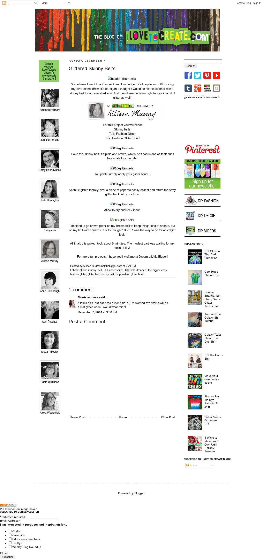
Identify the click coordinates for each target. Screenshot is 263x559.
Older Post (168, 417)
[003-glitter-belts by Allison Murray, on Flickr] (122, 220)
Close (3, 553)
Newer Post (77, 417)
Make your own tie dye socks (211, 379)
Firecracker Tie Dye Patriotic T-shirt (211, 401)
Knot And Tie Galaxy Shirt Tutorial (212, 317)
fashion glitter (78, 274)
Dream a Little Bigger (153, 256)
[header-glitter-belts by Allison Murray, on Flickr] (122, 78)
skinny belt (107, 274)
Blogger (139, 493)
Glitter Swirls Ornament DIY (212, 420)
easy (164, 270)
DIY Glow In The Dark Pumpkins (212, 254)
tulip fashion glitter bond (130, 274)
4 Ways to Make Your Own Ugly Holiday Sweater (211, 444)
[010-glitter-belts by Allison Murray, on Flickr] (122, 168)
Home (123, 417)
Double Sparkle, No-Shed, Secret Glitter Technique (212, 299)
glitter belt (93, 274)
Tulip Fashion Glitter (122, 133)
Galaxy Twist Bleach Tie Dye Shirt (212, 338)
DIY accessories (113, 270)
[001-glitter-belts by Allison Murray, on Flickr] (122, 184)
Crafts (16, 531)
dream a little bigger (148, 270)
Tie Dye (17, 543)
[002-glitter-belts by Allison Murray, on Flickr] (122, 148)
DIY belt (130, 270)
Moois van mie (88, 297)
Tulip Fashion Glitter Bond (122, 138)
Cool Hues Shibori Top (211, 273)
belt (100, 270)
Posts (193, 465)
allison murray (88, 270)
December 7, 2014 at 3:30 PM (97, 312)
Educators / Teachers (26, 539)
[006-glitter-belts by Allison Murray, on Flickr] (122, 204)
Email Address (10, 520)
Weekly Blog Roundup (26, 547)
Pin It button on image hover (18, 509)
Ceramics (18, 535)
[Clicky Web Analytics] (8, 505)
